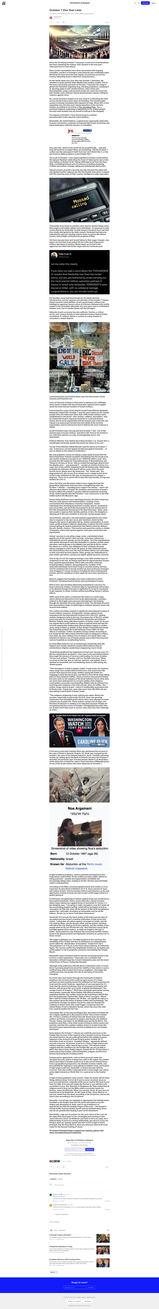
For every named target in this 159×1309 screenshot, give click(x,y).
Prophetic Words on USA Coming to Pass (64, 1259)
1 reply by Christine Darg (61, 1214)
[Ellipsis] (108, 1194)
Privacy (79, 1297)
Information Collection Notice (79, 1155)
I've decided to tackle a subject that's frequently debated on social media (70, 1237)
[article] (79, 1238)
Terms (83, 1297)
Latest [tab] (55, 1230)
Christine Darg (57, 16)
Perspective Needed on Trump (60, 1247)
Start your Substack (75, 1301)
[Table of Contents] (2, 654)
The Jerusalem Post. (87, 107)
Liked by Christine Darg (60, 1196)
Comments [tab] (53, 1179)
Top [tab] (51, 1230)
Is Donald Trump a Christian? (60, 1235)
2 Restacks (68, 1161)
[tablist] (56, 1179)
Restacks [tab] (60, 1179)
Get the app (87, 1301)
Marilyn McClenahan (59, 1205)
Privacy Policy (92, 1155)
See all (53, 1272)
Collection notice (90, 1297)
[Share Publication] (138, 3)
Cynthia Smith (57, 1194)
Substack (71, 1305)
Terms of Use (87, 1153)
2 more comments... (54, 1222)
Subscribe (145, 3)
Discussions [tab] (62, 1230)
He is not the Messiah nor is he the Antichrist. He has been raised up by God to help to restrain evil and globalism (71, 1249)
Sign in (154, 3)
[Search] (135, 3)
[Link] (47, 64)
